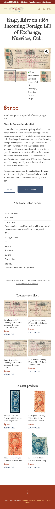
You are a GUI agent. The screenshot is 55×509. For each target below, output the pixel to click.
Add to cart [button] (9, 334)
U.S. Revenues (33, 284)
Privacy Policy (40, 500)
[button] (46, 51)
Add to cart (30, 189)
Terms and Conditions (28, 500)
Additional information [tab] (27, 203)
